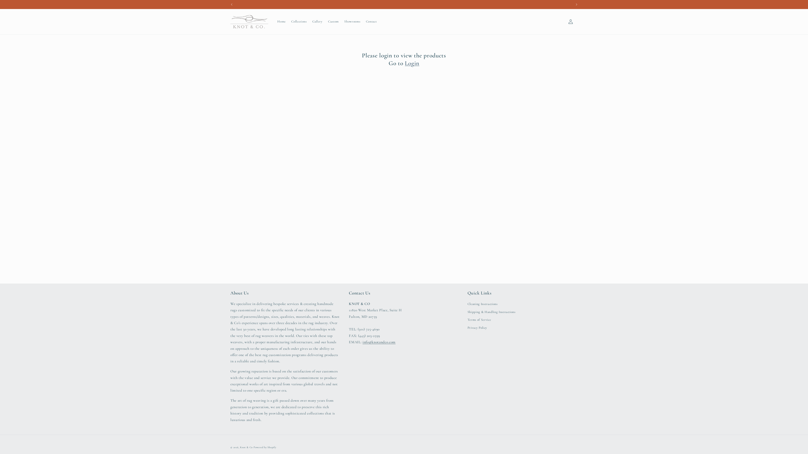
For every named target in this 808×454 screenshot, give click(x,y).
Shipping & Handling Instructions (492, 312)
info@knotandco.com (379, 342)
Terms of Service (479, 320)
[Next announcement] (576, 4)
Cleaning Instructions (483, 304)
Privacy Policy (477, 328)
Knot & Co (246, 447)
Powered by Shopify (265, 447)
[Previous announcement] (231, 4)
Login (412, 63)
